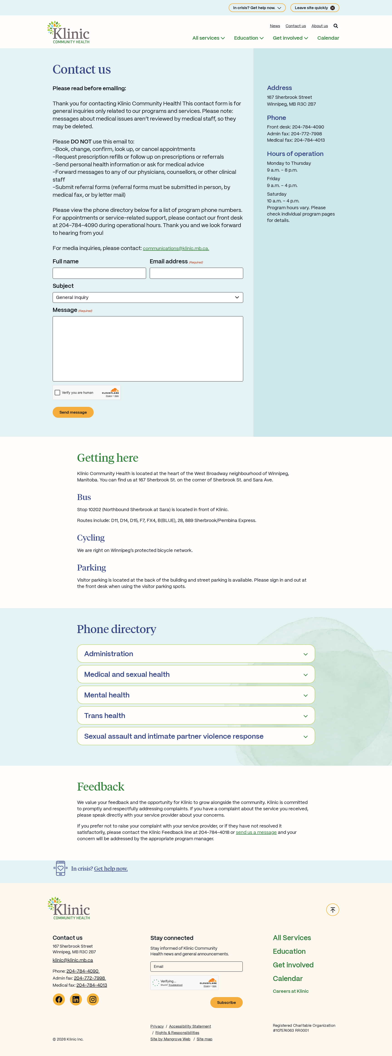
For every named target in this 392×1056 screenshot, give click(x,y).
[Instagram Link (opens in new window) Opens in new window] (93, 1004)
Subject (63, 286)
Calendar (328, 38)
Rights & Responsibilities (177, 1033)
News (275, 26)
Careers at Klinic (291, 991)
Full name (66, 262)
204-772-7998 (90, 978)
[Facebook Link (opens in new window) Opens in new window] (59, 1004)
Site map (205, 1039)
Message (72, 310)
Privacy (157, 1026)
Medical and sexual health (127, 675)
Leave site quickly (311, 8)
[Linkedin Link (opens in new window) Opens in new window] (76, 1004)
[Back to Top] (332, 910)
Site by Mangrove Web (170, 1039)
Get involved (288, 38)
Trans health (104, 716)
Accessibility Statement (190, 1026)
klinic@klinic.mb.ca (73, 960)
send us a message (256, 832)
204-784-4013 (91, 985)
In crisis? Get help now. (254, 8)
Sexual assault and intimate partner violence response (174, 736)
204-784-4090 (83, 971)
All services (205, 38)
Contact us (296, 26)
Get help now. (111, 868)
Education (246, 38)
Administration (108, 654)
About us (319, 26)
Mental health (107, 695)
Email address (176, 262)
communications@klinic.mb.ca (175, 249)
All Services (292, 938)
